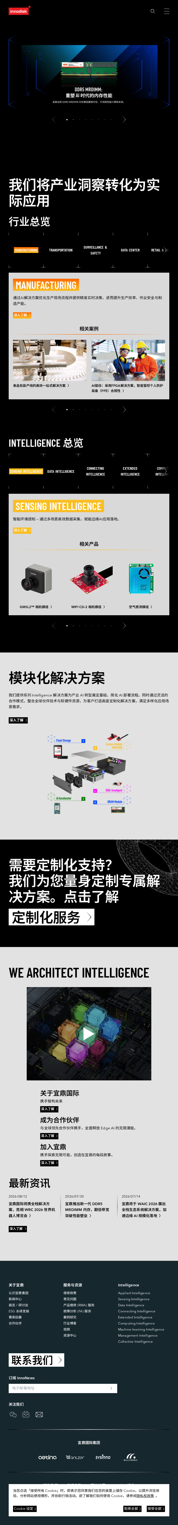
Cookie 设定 (23, 1509)
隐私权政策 (145, 1496)
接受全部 (155, 1509)
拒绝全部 (131, 1509)
